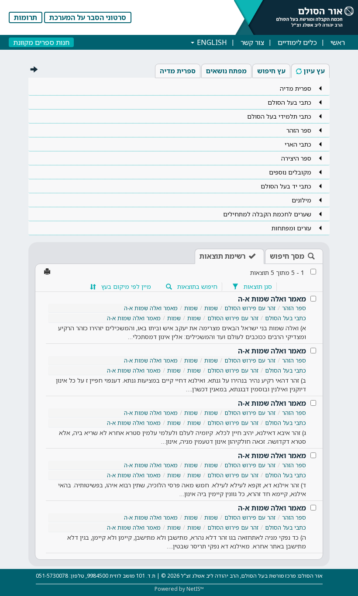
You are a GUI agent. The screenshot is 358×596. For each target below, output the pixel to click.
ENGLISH (211, 42)
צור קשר (252, 42)
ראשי (337, 42)
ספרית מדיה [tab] (178, 70)
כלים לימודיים (297, 42)
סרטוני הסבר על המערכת (87, 17)
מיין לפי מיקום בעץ (125, 286)
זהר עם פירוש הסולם (249, 308)
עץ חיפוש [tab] (271, 70)
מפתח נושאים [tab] (226, 70)
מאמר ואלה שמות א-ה (272, 299)
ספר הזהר (294, 308)
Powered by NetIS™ (179, 589)
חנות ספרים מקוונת (41, 42)
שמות (211, 308)
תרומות (25, 17)
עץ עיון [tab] (314, 70)
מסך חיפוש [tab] (287, 256)
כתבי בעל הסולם (285, 318)
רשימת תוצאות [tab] (222, 256)
